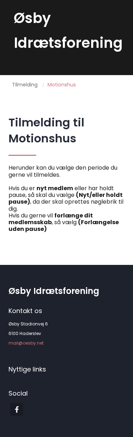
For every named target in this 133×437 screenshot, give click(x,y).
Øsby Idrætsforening (54, 291)
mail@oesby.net (26, 343)
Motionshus (62, 84)
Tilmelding (25, 84)
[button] (20, 65)
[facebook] (16, 409)
